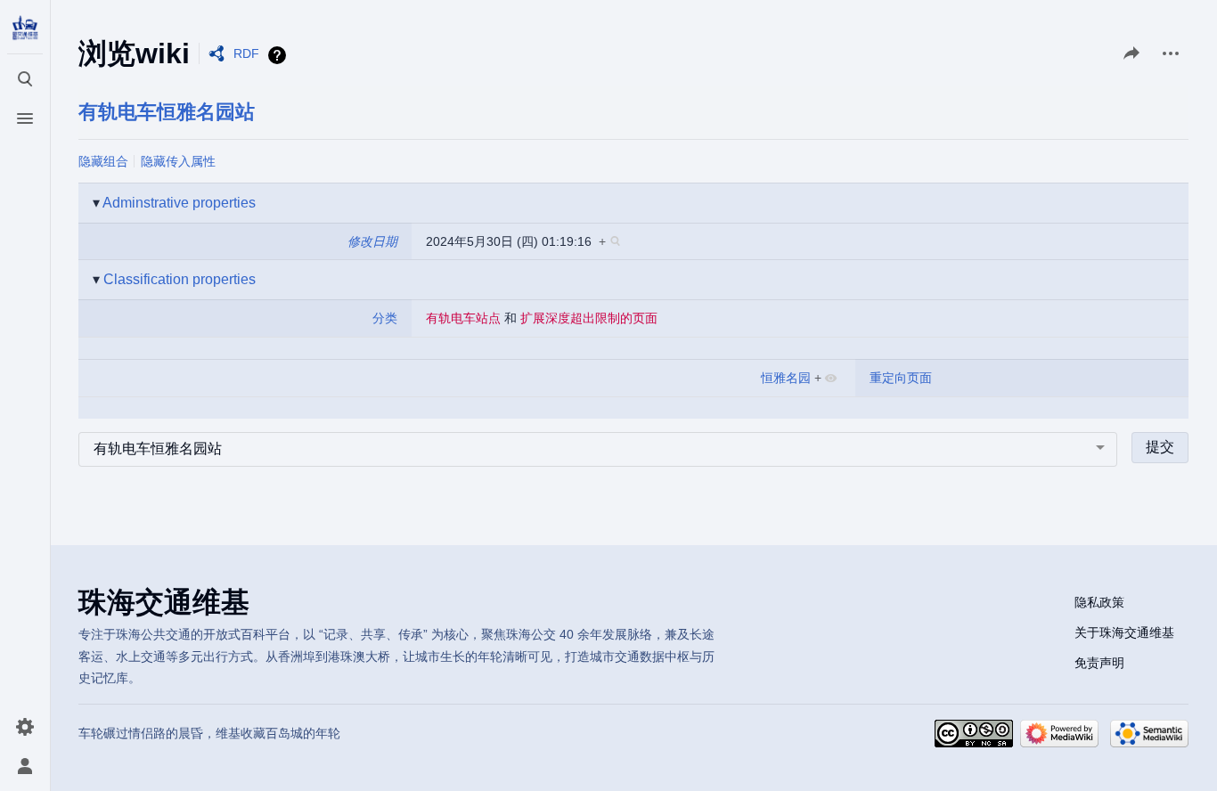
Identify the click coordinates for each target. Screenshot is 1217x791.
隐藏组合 (103, 161)
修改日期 (372, 241)
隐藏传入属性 (178, 161)
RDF (246, 53)
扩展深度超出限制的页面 (589, 318)
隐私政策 (1099, 602)
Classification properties (179, 279)
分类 (384, 318)
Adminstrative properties (179, 202)
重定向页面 (901, 378)
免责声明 (1099, 663)
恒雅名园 (786, 378)
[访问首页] (25, 28)
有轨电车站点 (463, 318)
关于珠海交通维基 (1124, 632)
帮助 (279, 55)
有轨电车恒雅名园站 (166, 112)
